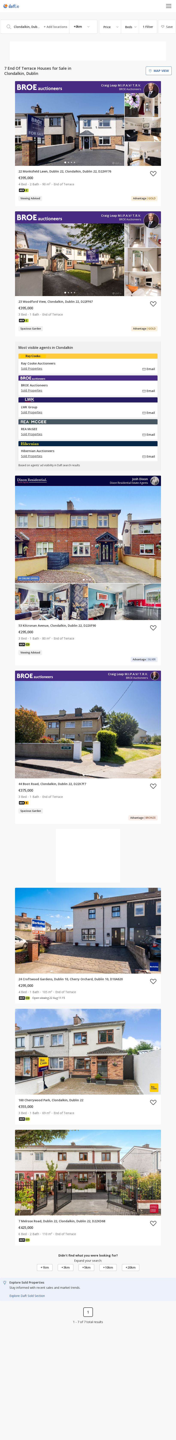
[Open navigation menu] (169, 6)
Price (107, 27)
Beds (128, 27)
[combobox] (48, 27)
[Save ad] (153, 173)
